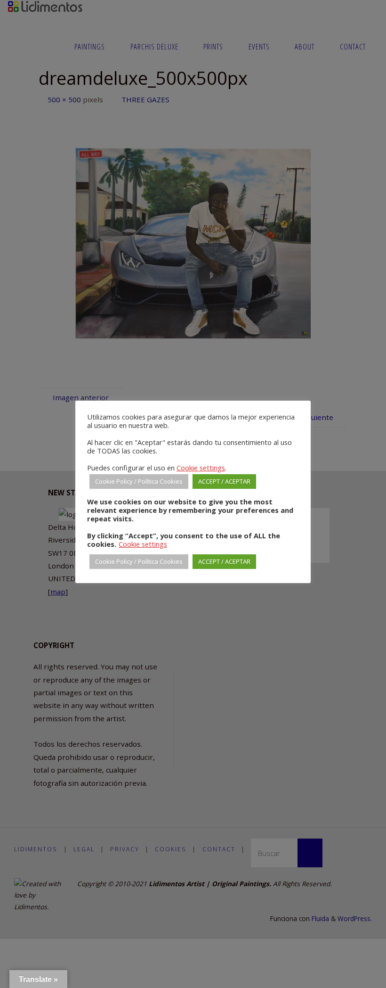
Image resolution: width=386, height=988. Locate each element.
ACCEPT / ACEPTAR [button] (224, 481)
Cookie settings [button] (201, 467)
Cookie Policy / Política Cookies (139, 481)
